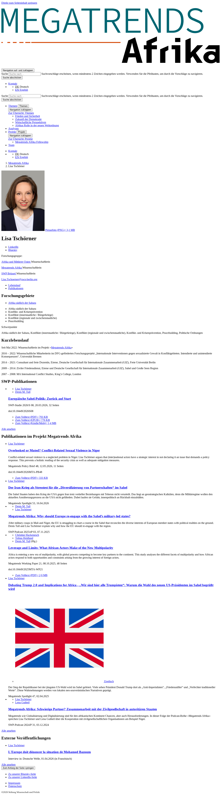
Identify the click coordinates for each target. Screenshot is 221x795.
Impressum (14, 783)
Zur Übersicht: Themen (21, 113)
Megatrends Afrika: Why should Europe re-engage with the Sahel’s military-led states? (69, 516)
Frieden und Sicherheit (27, 116)
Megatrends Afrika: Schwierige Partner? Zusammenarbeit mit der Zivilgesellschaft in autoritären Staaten (82, 709)
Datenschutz (15, 786)
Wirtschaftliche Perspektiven (30, 122)
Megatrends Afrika (11, 267)
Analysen (13, 128)
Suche (5, 73)
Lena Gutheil (22, 702)
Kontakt (12, 83)
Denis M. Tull (22, 391)
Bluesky (12, 250)
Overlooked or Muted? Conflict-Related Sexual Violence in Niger (54, 450)
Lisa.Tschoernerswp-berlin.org (19, 279)
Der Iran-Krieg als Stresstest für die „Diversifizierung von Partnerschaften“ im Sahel (67, 487)
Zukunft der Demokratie (28, 119)
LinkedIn (13, 246)
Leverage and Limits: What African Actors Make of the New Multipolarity (60, 548)
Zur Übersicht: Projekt (20, 138)
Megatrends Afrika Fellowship (31, 141)
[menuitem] (114, 783)
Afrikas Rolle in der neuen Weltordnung (37, 125)
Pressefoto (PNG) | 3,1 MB (60, 230)
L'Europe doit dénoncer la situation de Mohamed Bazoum (49, 752)
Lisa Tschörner (23, 388)
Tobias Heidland (24, 538)
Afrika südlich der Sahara (22, 302)
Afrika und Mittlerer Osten (16, 261)
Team (11, 145)
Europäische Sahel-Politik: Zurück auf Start (39, 398)
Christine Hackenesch (27, 535)
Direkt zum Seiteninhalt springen (19, 2)
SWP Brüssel (8, 273)
